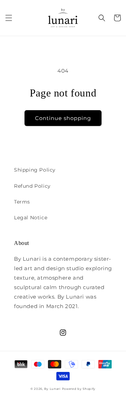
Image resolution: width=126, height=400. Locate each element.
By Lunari (52, 389)
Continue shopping (63, 118)
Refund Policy (32, 186)
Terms (22, 202)
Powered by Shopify (79, 389)
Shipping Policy (35, 170)
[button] (8, 18)
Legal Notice (30, 217)
